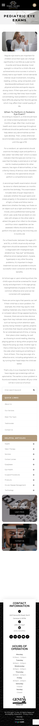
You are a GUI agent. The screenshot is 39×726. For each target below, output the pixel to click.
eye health (9, 470)
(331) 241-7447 (19, 625)
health (7, 444)
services (8, 454)
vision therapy (10, 449)
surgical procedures (12, 475)
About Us (8, 404)
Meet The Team (10, 417)
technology (9, 490)
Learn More (19, 512)
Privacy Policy (28, 714)
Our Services (9, 410)
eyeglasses (9, 464)
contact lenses (10, 459)
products (8, 480)
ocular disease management (15, 485)
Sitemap (19, 717)
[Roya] (19, 722)
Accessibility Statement (13, 714)
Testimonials (9, 423)
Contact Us (9, 430)
